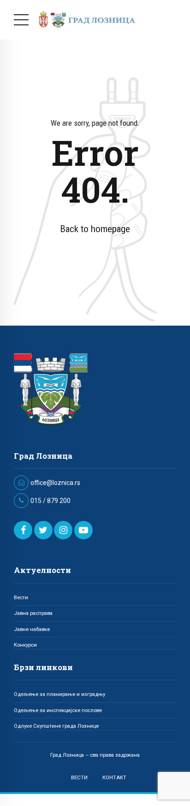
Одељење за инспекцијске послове (58, 710)
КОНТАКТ (114, 777)
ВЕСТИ (79, 777)
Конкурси (25, 645)
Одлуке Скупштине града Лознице (56, 726)
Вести (21, 597)
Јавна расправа (33, 613)
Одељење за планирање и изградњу (59, 694)
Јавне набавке (32, 629)
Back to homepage (95, 228)
